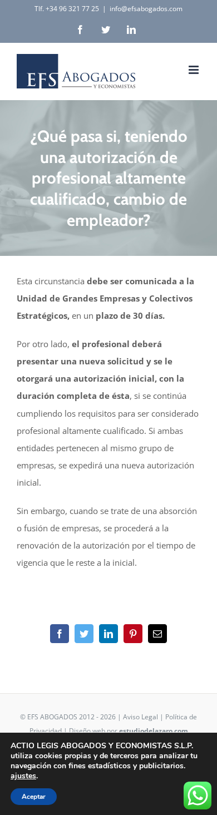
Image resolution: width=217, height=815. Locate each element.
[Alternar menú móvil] (194, 70)
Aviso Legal (140, 717)
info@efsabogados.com (146, 8)
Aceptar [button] (34, 796)
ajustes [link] (23, 775)
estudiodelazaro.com (153, 730)
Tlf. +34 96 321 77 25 (66, 8)
